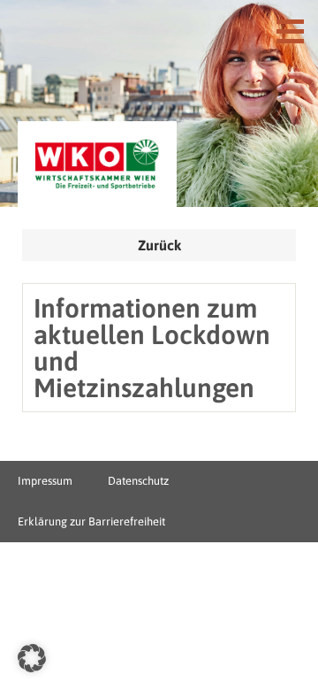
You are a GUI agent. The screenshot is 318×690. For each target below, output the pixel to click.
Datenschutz (138, 480)
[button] (32, 658)
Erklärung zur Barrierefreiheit (91, 521)
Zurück (159, 245)
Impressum (45, 480)
